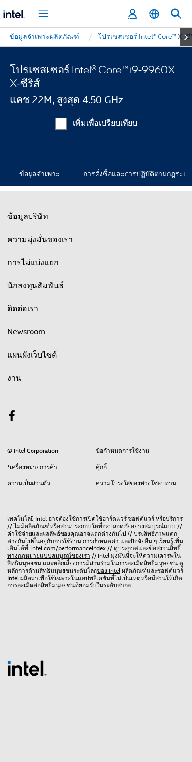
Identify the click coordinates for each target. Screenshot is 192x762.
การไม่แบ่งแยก (33, 263)
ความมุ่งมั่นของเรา (40, 240)
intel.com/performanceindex (68, 548)
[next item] (186, 37)
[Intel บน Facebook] (11, 418)
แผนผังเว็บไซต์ (32, 355)
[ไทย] (154, 14)
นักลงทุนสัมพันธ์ (35, 285)
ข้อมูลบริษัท (27, 216)
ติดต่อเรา (22, 309)
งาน (14, 378)
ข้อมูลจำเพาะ (39, 173)
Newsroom (26, 332)
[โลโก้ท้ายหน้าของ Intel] (27, 668)
